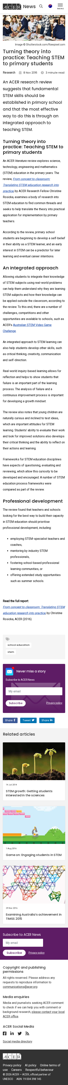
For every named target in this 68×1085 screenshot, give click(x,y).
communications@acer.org (20, 987)
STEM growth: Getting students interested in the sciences (29, 793)
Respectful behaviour (39, 1070)
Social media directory (17, 1041)
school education (18, 645)
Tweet (26, 720)
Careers (16, 1070)
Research (9, 72)
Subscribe (15, 703)
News (29, 6)
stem (11, 652)
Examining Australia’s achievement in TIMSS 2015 (34, 916)
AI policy (30, 1065)
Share (9, 720)
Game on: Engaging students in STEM (34, 855)
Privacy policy (54, 702)
